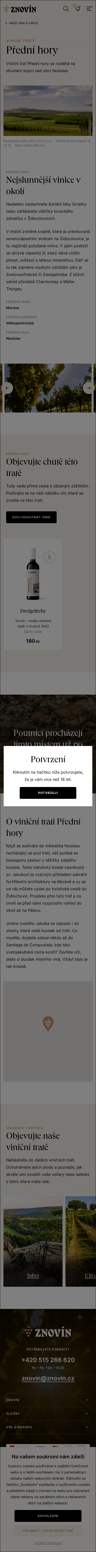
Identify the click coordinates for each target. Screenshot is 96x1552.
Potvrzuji (48, 793)
